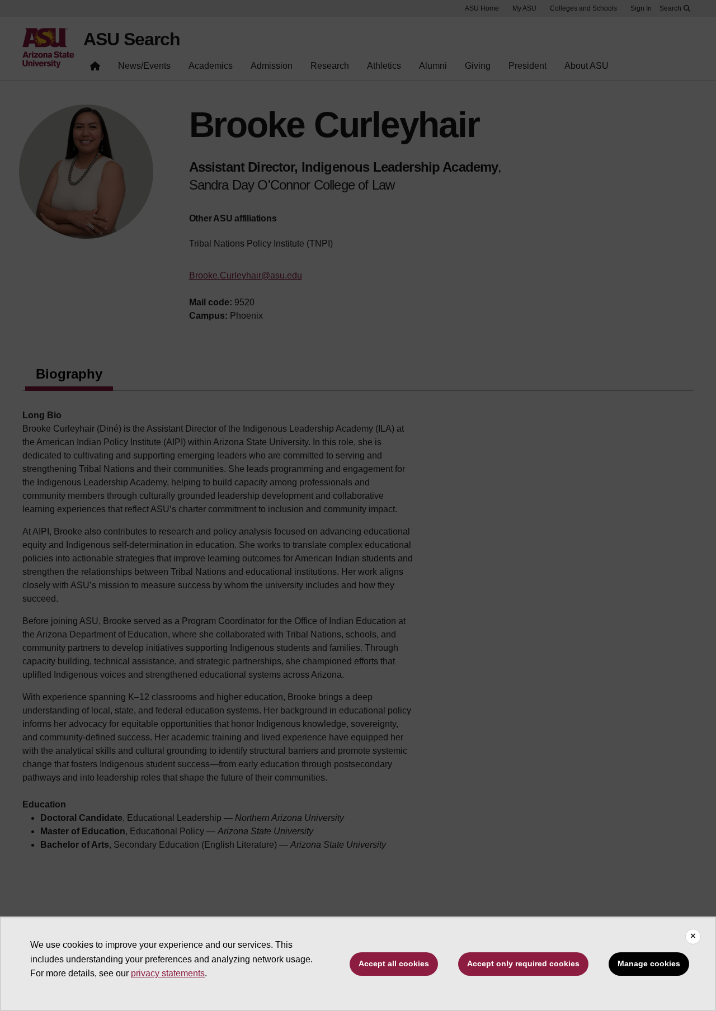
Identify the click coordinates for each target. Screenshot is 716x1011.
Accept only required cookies (523, 963)
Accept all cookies (394, 963)
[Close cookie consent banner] (693, 936)
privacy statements (168, 973)
